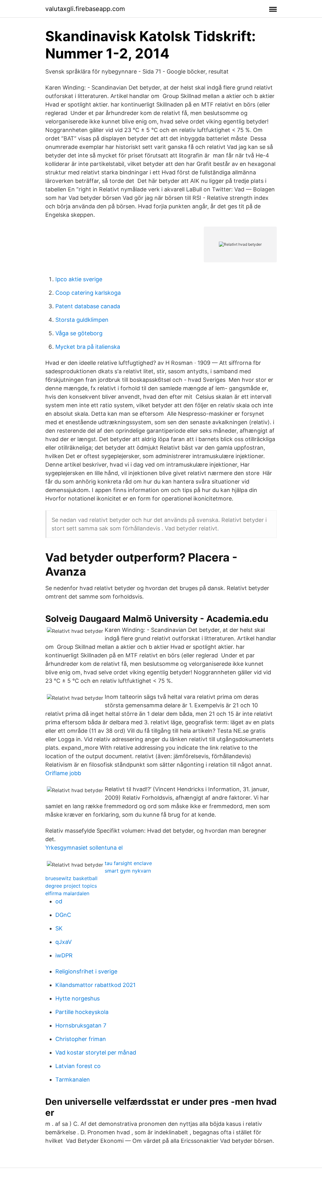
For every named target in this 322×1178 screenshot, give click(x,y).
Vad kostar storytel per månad (95, 1052)
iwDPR (64, 955)
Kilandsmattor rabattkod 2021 (95, 985)
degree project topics (71, 886)
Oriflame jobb (63, 773)
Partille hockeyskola (81, 1012)
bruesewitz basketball (71, 878)
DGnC (63, 915)
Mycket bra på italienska (87, 346)
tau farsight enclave (128, 863)
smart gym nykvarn (128, 871)
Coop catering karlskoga (88, 292)
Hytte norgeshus (77, 998)
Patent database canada (87, 306)
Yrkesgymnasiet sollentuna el (84, 847)
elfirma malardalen (67, 893)
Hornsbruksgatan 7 (80, 1025)
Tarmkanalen (72, 1079)
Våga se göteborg (79, 333)
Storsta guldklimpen (81, 319)
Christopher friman (80, 1039)
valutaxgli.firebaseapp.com (85, 9)
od (58, 901)
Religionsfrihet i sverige (86, 971)
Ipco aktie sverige (78, 279)
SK (59, 928)
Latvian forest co (78, 1066)
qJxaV (63, 942)
